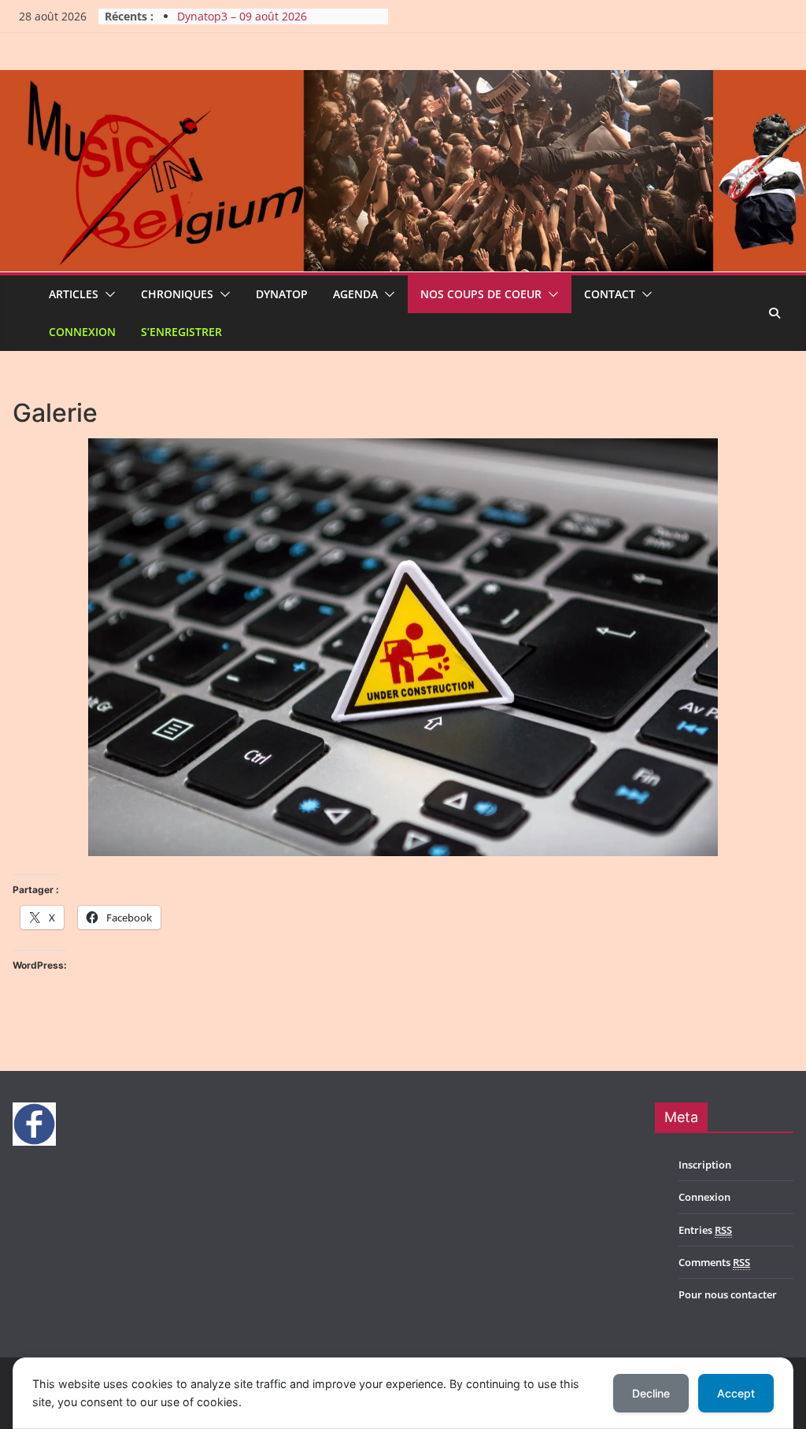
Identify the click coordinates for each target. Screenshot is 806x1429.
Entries (705, 1230)
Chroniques (177, 293)
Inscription (704, 1165)
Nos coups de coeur (481, 293)
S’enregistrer (181, 331)
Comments (714, 1262)
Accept (736, 1393)
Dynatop (282, 293)
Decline (651, 1393)
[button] (107, 294)
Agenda (355, 293)
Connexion (82, 331)
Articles (73, 293)
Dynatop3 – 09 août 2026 (242, 16)
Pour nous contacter (727, 1294)
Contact (609, 293)
